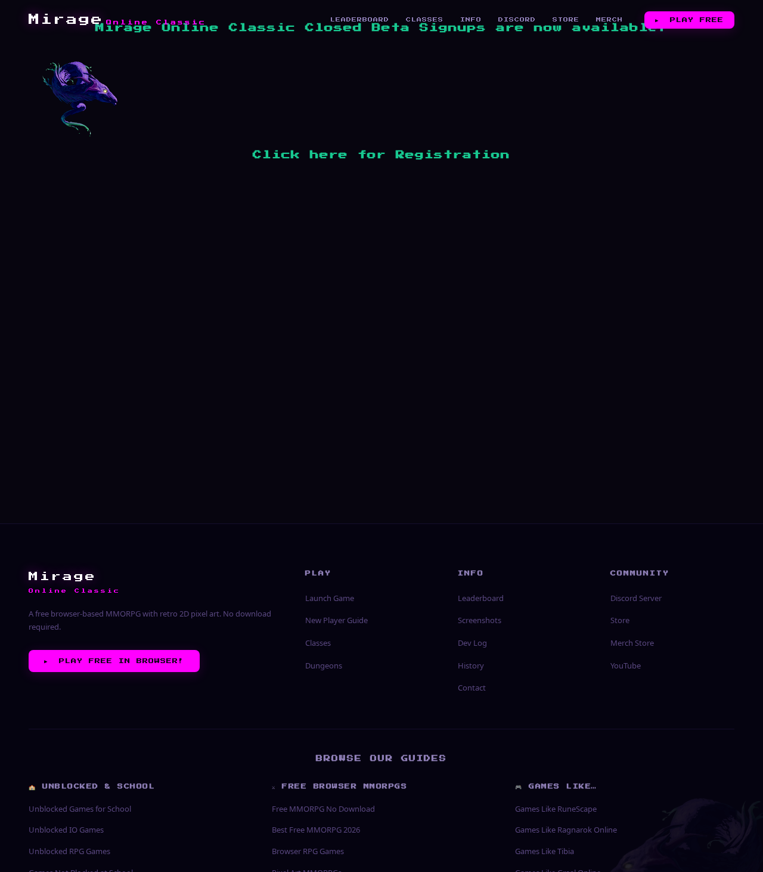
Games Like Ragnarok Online (566, 829)
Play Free (689, 20)
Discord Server (636, 598)
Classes (424, 19)
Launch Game (329, 598)
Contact (472, 687)
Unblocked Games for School (80, 808)
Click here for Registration (381, 154)
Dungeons (323, 665)
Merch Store (632, 642)
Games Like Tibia (544, 851)
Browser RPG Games (308, 851)
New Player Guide (336, 620)
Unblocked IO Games (66, 829)
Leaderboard (359, 19)
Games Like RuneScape (556, 808)
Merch (609, 19)
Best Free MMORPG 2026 (316, 829)
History (471, 665)
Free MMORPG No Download (323, 808)
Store (566, 19)
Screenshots (479, 620)
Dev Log (472, 642)
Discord (517, 19)
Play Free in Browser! (114, 661)
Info (471, 19)
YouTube (625, 665)
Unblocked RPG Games (69, 851)
